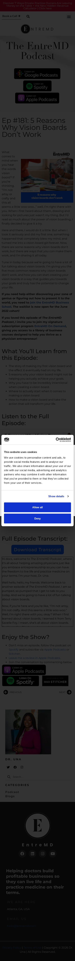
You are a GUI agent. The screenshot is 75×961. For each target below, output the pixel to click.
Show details (56, 496)
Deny (37, 518)
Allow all (37, 507)
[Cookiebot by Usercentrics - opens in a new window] (55, 439)
